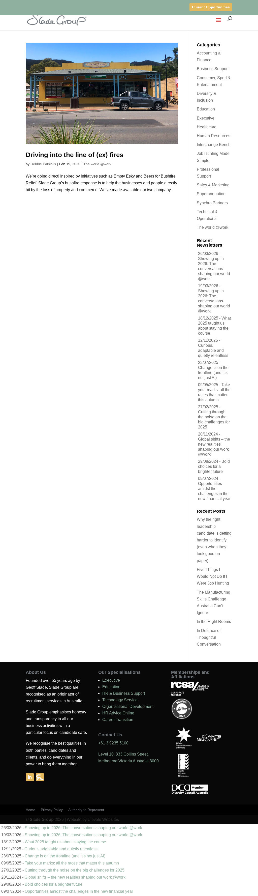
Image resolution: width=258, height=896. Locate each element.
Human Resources (213, 136)
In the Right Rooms (214, 621)
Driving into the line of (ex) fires (74, 155)
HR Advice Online (118, 713)
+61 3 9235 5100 (113, 743)
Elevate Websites (103, 819)
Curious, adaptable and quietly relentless (213, 350)
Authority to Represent (86, 810)
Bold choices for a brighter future (214, 466)
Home (30, 810)
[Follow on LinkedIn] (30, 777)
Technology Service (120, 700)
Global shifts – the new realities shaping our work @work (74, 877)
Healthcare (206, 127)
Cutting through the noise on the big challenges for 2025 (74, 870)
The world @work (97, 164)
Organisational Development (127, 706)
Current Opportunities (211, 7)
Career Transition (117, 719)
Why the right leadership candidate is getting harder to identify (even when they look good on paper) (214, 540)
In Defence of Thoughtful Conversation (209, 637)
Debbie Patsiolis (43, 164)
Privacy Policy (52, 810)
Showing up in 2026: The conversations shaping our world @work (214, 268)
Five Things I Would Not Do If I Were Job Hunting (213, 576)
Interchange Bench (214, 144)
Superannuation (211, 194)
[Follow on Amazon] (40, 777)
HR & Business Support (123, 693)
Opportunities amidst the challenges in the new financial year (79, 891)
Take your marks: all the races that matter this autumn (72, 863)
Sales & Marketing (213, 185)
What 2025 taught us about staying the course (65, 842)
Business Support (213, 69)
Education (206, 109)
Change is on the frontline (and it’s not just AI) (213, 372)
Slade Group (42, 819)
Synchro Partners (212, 203)
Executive (205, 118)
